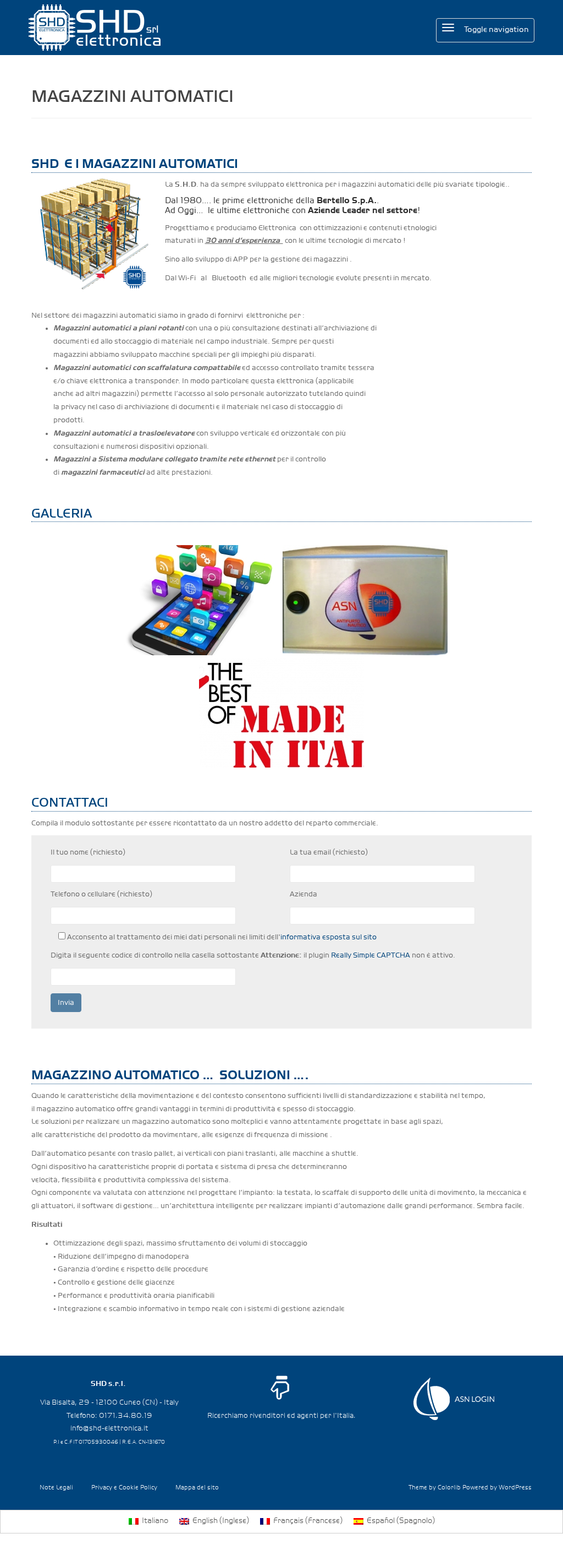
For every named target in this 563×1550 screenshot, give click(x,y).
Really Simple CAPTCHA (370, 955)
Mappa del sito (197, 1487)
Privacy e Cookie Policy (124, 1487)
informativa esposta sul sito (328, 937)
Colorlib (449, 1487)
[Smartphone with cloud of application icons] (197, 600)
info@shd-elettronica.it (109, 1428)
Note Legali (56, 1487)
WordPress (515, 1487)
